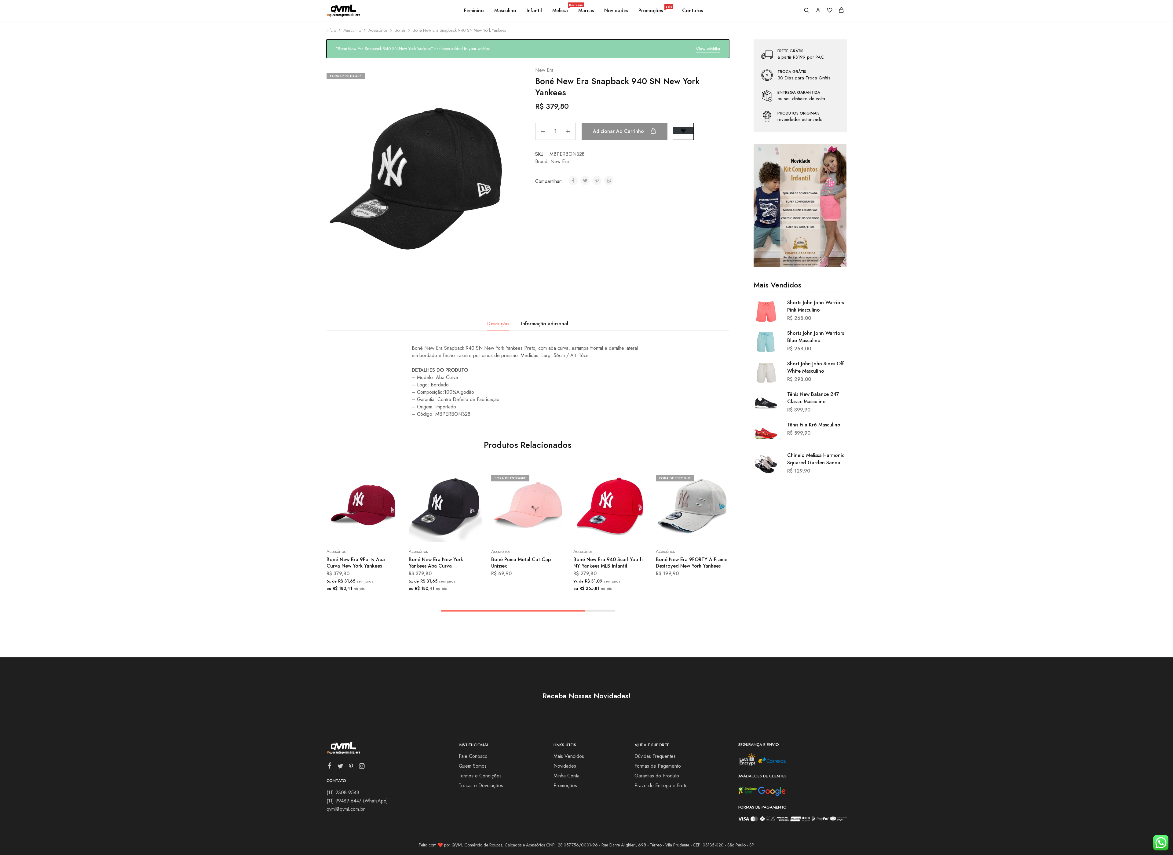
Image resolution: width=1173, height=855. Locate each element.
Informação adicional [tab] (544, 323)
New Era (544, 70)
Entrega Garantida (798, 92)
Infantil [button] (534, 10)
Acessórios (377, 30)
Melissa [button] (560, 10)
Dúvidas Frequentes (655, 756)
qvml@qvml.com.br (346, 809)
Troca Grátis (791, 72)
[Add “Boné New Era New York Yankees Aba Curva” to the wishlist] (461, 533)
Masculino (352, 30)
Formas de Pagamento (657, 765)
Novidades (616, 10)
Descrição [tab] (498, 323)
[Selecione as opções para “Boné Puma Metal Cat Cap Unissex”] (511, 533)
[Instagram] (361, 767)
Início (331, 30)
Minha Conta (566, 775)
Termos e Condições (480, 775)
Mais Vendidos (569, 756)
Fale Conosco (473, 756)
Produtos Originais (798, 113)
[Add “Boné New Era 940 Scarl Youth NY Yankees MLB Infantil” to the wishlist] (625, 533)
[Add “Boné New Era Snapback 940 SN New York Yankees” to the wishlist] (683, 130)
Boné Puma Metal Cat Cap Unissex (521, 562)
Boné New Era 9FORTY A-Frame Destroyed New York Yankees (691, 562)
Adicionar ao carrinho (619, 131)
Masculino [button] (505, 10)
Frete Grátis (790, 51)
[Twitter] (340, 767)
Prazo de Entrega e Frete (661, 785)
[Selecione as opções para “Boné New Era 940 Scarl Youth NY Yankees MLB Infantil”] (594, 533)
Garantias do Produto (656, 775)
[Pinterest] (350, 767)
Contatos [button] (692, 10)
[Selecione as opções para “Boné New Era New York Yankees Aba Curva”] (429, 533)
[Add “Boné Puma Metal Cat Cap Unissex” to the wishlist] (543, 533)
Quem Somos (473, 765)
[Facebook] (329, 766)
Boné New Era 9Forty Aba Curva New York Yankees (356, 562)
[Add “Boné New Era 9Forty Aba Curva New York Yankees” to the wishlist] (378, 533)
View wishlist (708, 49)
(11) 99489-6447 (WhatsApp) (357, 800)
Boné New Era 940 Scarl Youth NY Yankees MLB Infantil (608, 562)
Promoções (655, 10)
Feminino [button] (474, 10)
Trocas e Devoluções (481, 785)
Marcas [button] (586, 10)
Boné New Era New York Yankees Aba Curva (436, 562)
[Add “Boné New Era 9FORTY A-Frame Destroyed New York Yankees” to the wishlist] (707, 533)
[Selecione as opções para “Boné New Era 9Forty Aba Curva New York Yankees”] (347, 533)
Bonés (400, 30)
